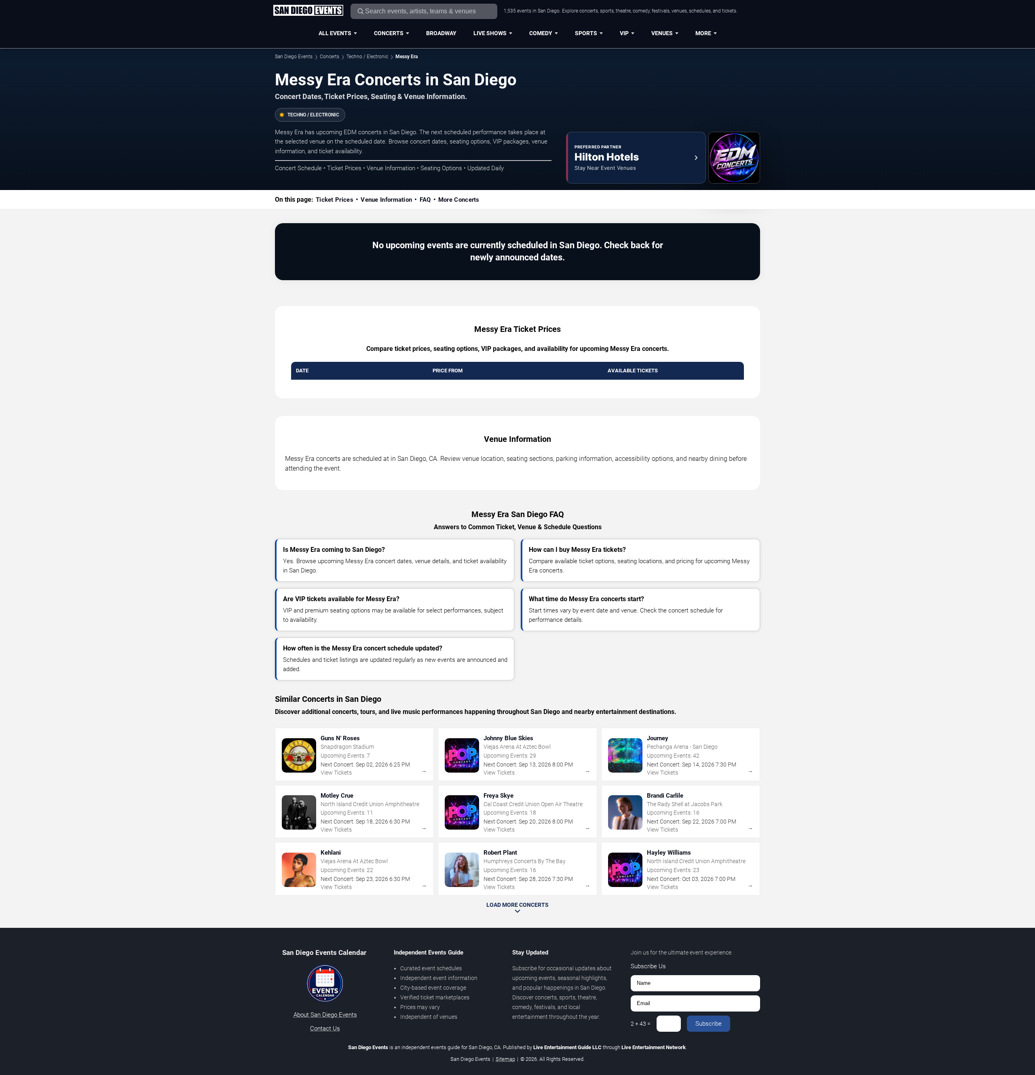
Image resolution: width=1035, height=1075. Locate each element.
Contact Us (325, 1028)
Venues (662, 33)
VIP (624, 33)
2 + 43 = (641, 1023)
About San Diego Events (325, 1014)
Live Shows (490, 33)
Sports (586, 33)
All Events (335, 33)
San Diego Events (294, 56)
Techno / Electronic (367, 56)
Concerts (388, 33)
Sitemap (505, 1059)
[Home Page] (308, 10)
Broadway (441, 33)
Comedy (540, 33)
